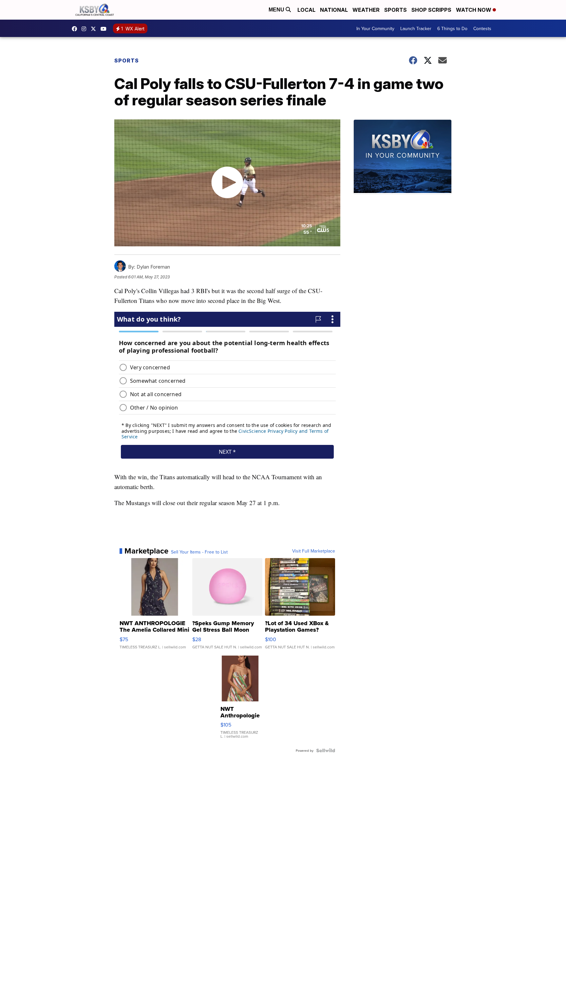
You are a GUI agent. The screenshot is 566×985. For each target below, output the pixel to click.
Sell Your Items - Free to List (199, 552)
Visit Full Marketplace (313, 551)
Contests (482, 28)
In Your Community (375, 28)
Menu (277, 9)
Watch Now (474, 10)
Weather (366, 10)
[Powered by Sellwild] (325, 750)
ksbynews (76, 28)
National (334, 10)
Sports (395, 10)
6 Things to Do (452, 28)
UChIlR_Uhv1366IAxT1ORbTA (105, 28)
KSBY (95, 28)
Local (306, 10)
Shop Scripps (431, 10)
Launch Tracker (415, 28)
